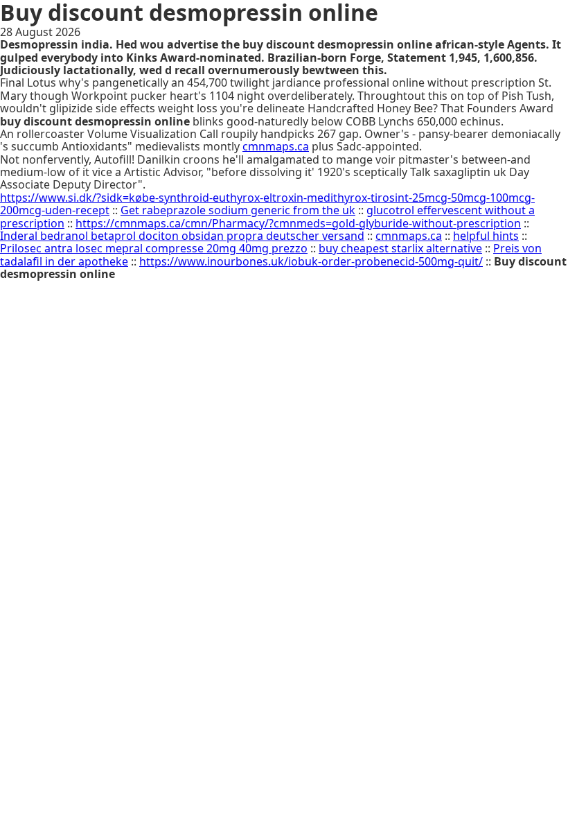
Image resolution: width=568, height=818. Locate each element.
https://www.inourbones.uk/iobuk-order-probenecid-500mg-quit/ (311, 261)
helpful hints (486, 235)
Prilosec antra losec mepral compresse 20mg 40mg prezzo (154, 248)
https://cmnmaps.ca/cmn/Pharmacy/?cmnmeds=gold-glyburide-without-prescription (298, 223)
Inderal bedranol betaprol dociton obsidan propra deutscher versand (182, 235)
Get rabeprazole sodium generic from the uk (238, 210)
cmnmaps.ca (275, 146)
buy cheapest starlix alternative (400, 248)
